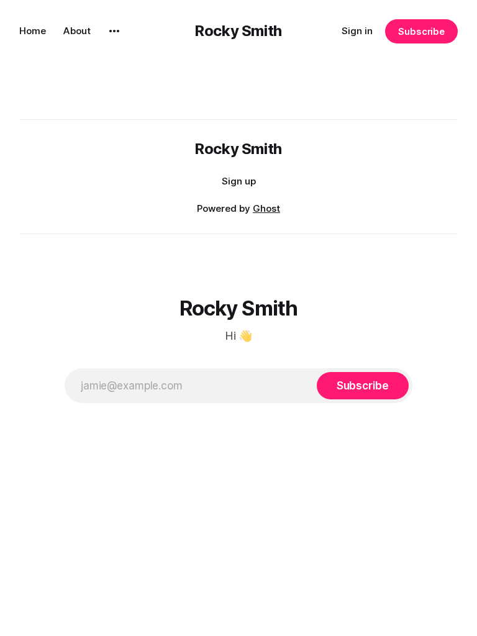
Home (32, 31)
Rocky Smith (238, 31)
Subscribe (421, 31)
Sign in (357, 31)
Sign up (239, 181)
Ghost (266, 208)
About (77, 31)
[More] (114, 31)
